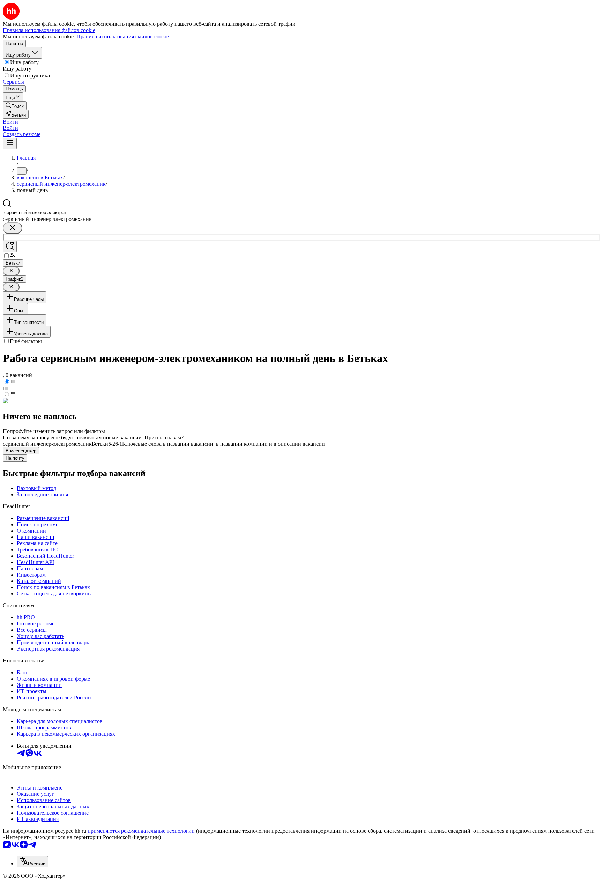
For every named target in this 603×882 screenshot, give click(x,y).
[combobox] (35, 212)
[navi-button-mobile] (10, 143)
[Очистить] (12, 228)
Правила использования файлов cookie (122, 36)
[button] (10, 122)
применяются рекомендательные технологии (141, 831)
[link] (15, 105)
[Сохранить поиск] (10, 246)
